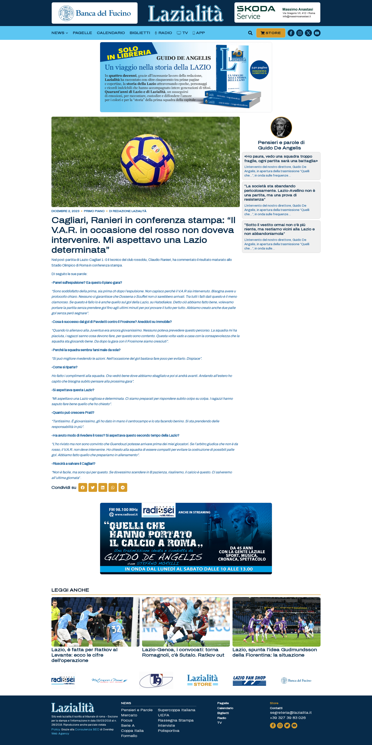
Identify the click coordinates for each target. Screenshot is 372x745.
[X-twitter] (308, 32)
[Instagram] (299, 32)
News (57, 33)
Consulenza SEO (87, 729)
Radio (165, 33)
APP (200, 33)
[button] (250, 33)
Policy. (56, 729)
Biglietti (140, 33)
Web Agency (60, 733)
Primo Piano (94, 211)
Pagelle (82, 33)
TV (185, 33)
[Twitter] (287, 725)
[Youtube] (317, 32)
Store (274, 703)
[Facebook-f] (291, 32)
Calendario (111, 33)
